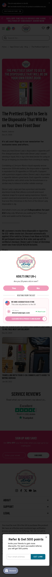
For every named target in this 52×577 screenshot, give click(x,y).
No (38, 288)
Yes (14, 288)
